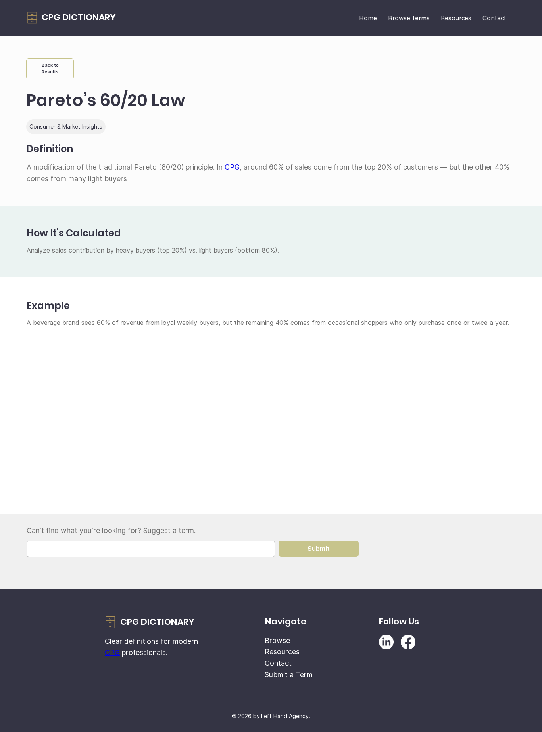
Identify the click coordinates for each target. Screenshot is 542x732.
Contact (278, 663)
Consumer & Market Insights (65, 126)
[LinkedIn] (386, 642)
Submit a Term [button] (289, 674)
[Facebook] (408, 642)
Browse (277, 640)
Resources (282, 651)
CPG (232, 167)
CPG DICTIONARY (79, 17)
